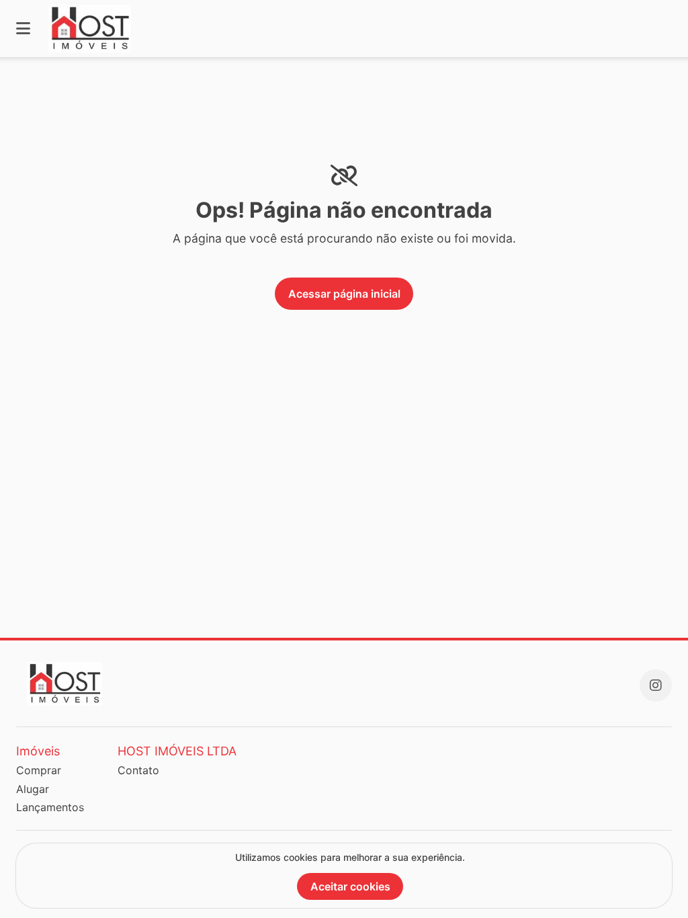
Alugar (32, 789)
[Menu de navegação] (23, 28)
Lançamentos (50, 807)
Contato (138, 770)
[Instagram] (656, 685)
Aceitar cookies (350, 886)
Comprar (38, 770)
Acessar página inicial (344, 293)
